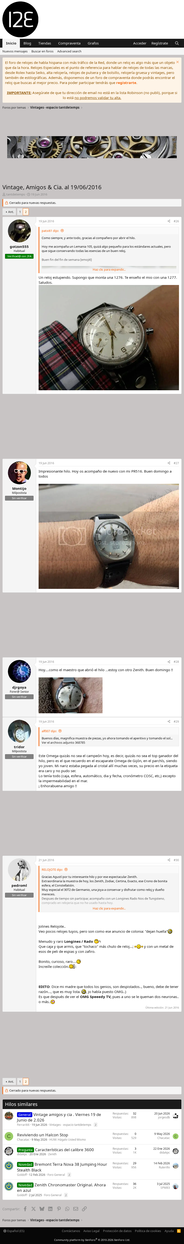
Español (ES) (15, 1231)
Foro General (56, 1175)
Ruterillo (164, 1167)
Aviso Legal (91, 1231)
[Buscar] (177, 43)
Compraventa (69, 43)
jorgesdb (164, 1117)
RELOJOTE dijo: (52, 869)
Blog (27, 43)
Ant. (11, 212)
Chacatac (23, 1140)
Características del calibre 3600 (64, 1149)
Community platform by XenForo (92, 1240)
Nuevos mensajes (15, 51)
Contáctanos (71, 1231)
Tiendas (44, 43)
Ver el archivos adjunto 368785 (63, 742)
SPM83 (165, 1188)
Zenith (52, 1154)
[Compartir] (169, 221)
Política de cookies (148, 1231)
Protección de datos (117, 1231)
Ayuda (169, 1231)
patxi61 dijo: (50, 231)
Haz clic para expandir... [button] (109, 269)
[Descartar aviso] (177, 62)
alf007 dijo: (49, 731)
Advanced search (69, 51)
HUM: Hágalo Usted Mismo (67, 1140)
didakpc (22, 1154)
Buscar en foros (42, 51)
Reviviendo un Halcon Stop (42, 1135)
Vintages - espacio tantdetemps (70, 1125)
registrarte (126, 82)
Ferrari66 (23, 1125)
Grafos (93, 43)
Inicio (11, 43)
